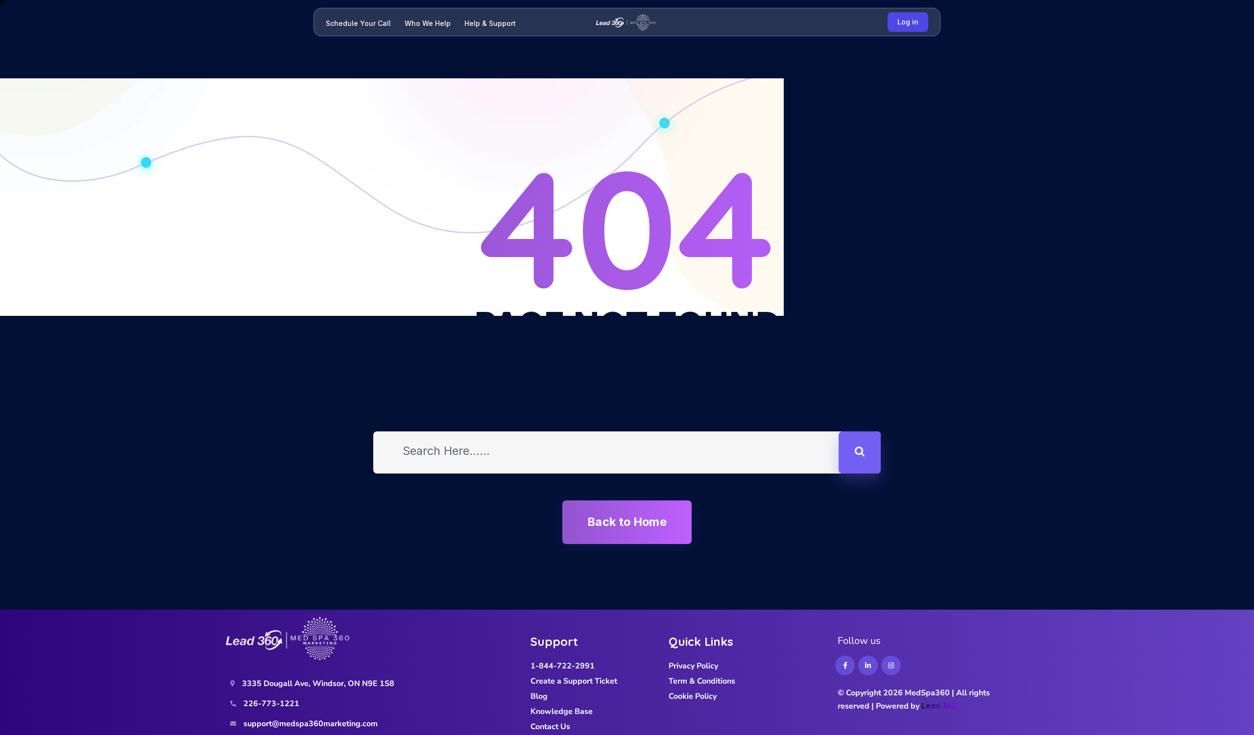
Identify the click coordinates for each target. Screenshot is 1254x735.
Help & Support (490, 23)
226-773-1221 (271, 703)
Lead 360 (939, 706)
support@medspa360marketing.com (310, 723)
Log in (907, 22)
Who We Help (428, 23)
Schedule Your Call (358, 23)
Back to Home (626, 522)
